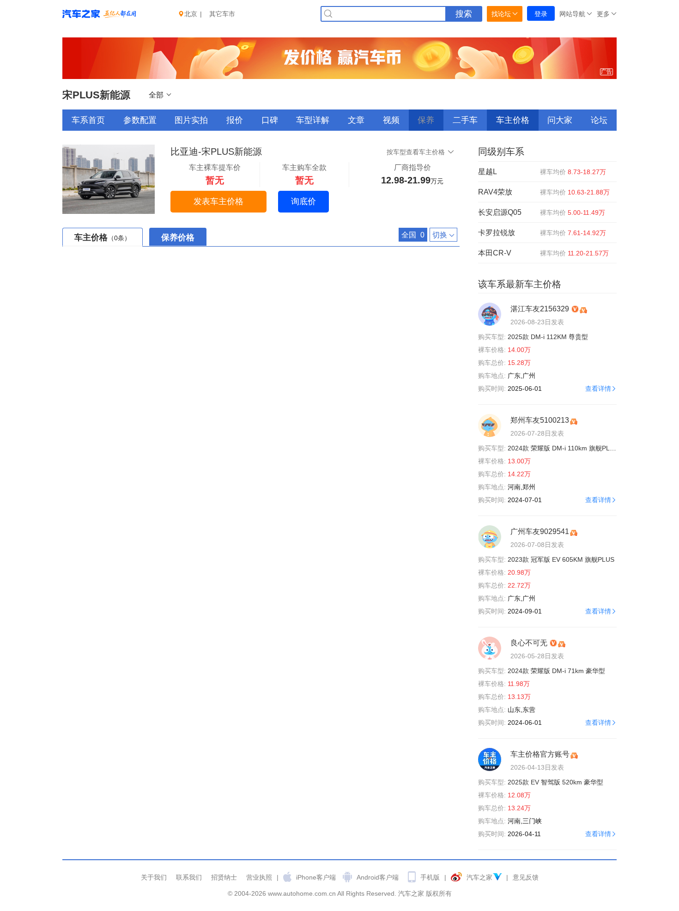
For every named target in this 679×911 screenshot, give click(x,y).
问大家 (559, 120)
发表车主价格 (218, 201)
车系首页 (88, 120)
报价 (234, 120)
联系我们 (189, 877)
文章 (356, 120)
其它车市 (222, 14)
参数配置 (140, 120)
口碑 (269, 120)
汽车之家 (479, 877)
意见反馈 (526, 877)
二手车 (465, 120)
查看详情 (598, 388)
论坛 (599, 120)
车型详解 (312, 120)
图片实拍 (191, 120)
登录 (540, 14)
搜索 (463, 13)
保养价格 (177, 237)
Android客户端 (378, 877)
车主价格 (512, 120)
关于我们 (154, 877)
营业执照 (259, 877)
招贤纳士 (224, 877)
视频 (391, 120)
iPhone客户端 (316, 877)
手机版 (430, 877)
